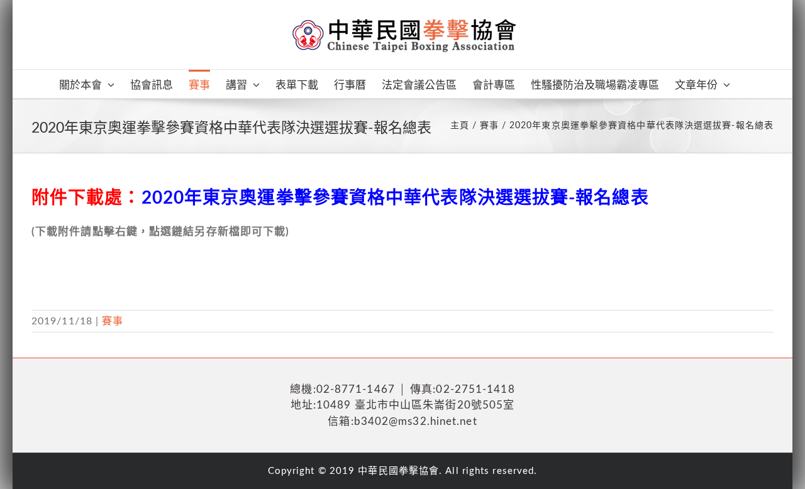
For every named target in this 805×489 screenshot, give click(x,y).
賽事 (112, 321)
